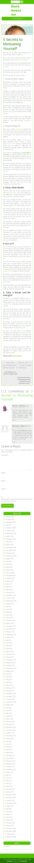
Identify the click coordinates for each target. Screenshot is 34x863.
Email (2, 481)
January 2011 (10, 792)
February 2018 (10, 573)
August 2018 (10, 559)
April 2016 (9, 615)
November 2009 (11, 831)
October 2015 (10, 632)
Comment (4, 455)
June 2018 (9, 564)
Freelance (5, 368)
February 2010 (10, 823)
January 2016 (10, 623)
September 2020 (11, 533)
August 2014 (10, 671)
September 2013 (11, 702)
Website (3, 489)
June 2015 (9, 643)
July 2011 (8, 775)
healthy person (7, 271)
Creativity (28, 365)
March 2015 (9, 651)
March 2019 (9, 545)
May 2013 (9, 713)
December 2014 (11, 660)
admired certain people (13, 192)
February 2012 (10, 755)
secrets (5, 67)
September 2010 (11, 803)
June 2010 (9, 811)
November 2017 (11, 575)
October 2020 (10, 530)
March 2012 (9, 752)
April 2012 (9, 750)
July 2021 (8, 525)
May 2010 (9, 814)
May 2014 (9, 679)
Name (3, 473)
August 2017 (10, 581)
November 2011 (11, 764)
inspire (24, 100)
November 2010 (11, 797)
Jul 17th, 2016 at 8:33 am (19, 427)
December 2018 (11, 547)
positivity (20, 99)
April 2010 (9, 817)
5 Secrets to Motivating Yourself (17, 395)
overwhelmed (7, 304)
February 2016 (10, 620)
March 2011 (9, 786)
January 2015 (10, 657)
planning (8, 111)
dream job (21, 116)
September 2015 (11, 634)
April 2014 (9, 682)
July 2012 (8, 741)
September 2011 (11, 769)
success (20, 238)
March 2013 (9, 719)
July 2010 (8, 809)
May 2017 (9, 587)
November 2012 (11, 730)
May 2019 (9, 542)
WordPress (23, 861)
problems (28, 333)
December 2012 (11, 727)
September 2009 (11, 837)
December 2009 (11, 828)
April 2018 (9, 567)
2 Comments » (22, 368)
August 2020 (10, 536)
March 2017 (9, 589)
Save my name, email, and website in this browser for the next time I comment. (17, 500)
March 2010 (9, 820)
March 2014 (9, 685)
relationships (22, 327)
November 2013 (11, 696)
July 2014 (8, 674)
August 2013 (10, 705)
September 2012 (11, 736)
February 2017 (10, 592)
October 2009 (10, 834)
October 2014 (10, 665)
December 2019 (11, 539)
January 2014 (10, 691)
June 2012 (9, 744)
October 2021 (10, 519)
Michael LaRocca (20, 426)
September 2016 (11, 601)
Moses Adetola (19, 406)
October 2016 (10, 598)
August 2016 (10, 604)
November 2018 (11, 550)
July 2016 (8, 606)
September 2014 (11, 668)
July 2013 (8, 707)
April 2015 (9, 648)
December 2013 (11, 693)
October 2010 (10, 800)
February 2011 (10, 789)
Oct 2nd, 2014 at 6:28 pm (19, 407)
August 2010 (10, 806)
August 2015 (10, 637)
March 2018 (9, 570)
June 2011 (9, 778)
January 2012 (10, 758)
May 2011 (9, 781)
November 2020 (11, 528)
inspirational (19, 129)
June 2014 (9, 677)
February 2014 (10, 688)
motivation (26, 263)
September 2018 (11, 556)
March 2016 (9, 618)
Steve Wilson (16, 356)
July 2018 (8, 561)
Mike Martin (10, 363)
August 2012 (10, 738)
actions (29, 254)
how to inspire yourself (10, 365)
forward (5, 171)
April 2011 (9, 783)
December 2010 (11, 795)
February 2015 (10, 654)
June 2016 (9, 609)
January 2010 (10, 825)
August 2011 (10, 772)
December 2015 (11, 626)
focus (24, 86)
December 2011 (11, 761)
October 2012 (10, 733)
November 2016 (11, 595)
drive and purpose (21, 60)
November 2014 (11, 663)
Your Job (11, 368)
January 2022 (10, 516)
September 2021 (11, 522)
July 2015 (8, 640)
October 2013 (10, 699)
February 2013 (10, 722)
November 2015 (11, 629)
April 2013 (9, 716)
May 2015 (9, 646)
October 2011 (10, 766)
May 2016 (9, 612)
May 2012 (9, 747)
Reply (14, 420)
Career (23, 365)
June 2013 (9, 710)
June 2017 (9, 584)
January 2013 (10, 724)
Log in (8, 846)
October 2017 (10, 578)
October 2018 (10, 553)
